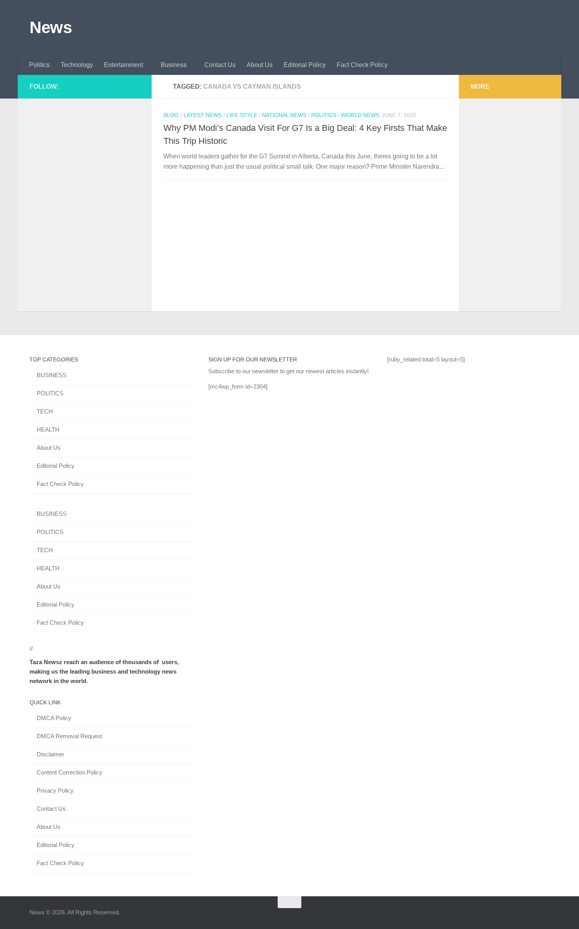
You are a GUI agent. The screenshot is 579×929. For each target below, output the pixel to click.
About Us (260, 64)
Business (174, 64)
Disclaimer (50, 754)
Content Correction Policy (69, 772)
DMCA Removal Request (69, 736)
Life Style (241, 115)
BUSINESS (52, 375)
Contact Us (220, 64)
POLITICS (50, 393)
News (51, 27)
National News (284, 115)
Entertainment (123, 64)
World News (360, 115)
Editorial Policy (305, 64)
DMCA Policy (54, 718)
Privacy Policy (55, 790)
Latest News (203, 115)
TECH (45, 411)
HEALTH (48, 429)
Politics (39, 64)
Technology (77, 64)
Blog (171, 115)
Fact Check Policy (362, 64)
